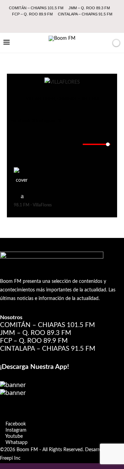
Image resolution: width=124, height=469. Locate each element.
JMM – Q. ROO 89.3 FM (89, 8)
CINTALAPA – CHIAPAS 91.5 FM (85, 14)
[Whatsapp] (76, 23)
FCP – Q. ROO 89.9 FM (32, 14)
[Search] (104, 43)
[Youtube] (67, 23)
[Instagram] (57, 23)
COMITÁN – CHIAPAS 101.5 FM (36, 8)
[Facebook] (48, 23)
